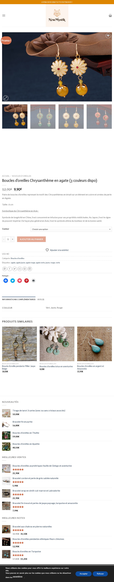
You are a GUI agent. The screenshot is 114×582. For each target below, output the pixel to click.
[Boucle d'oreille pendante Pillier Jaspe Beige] (19, 344)
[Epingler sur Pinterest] (24, 269)
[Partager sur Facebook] (9, 269)
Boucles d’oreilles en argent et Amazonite (90, 367)
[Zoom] (5, 98)
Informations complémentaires (18, 299)
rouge (52, 263)
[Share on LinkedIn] (29, 269)
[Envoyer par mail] (19, 269)
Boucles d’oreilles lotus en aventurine (56, 366)
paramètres (17, 576)
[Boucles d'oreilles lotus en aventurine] (57, 344)
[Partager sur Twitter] (14, 269)
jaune (47, 263)
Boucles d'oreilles (21, 176)
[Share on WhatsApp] (4, 269)
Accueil (6, 176)
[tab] (18, 299)
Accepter (83, 573)
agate (13, 263)
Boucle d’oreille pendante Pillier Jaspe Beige (18, 367)
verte (58, 263)
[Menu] (3, 15)
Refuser (100, 573)
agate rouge (30, 263)
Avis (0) (40, 299)
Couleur (5, 229)
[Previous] (7, 67)
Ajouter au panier (31, 239)
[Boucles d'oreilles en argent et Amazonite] (94, 344)
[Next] (106, 67)
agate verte (40, 263)
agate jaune (20, 263)
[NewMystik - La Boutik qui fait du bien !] (57, 15)
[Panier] (110, 15)
